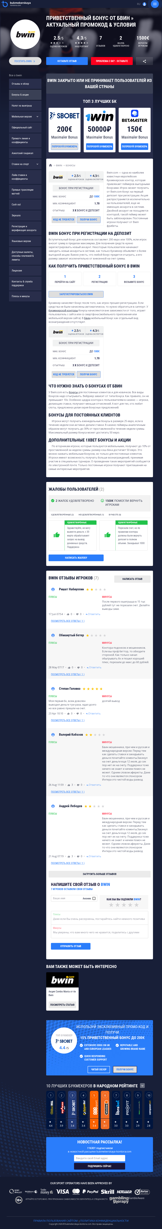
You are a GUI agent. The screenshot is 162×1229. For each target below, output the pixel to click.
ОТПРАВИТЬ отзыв (70, 946)
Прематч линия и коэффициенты (21, 140)
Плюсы (56, 914)
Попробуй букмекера (64, 146)
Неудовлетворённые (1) (91, 514)
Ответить (92, 614)
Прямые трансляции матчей (22, 191)
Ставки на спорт (20, 164)
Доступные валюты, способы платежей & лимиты (23, 256)
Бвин (87, 318)
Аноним (87, 898)
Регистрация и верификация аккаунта (24, 228)
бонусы (73, 392)
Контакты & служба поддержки (22, 283)
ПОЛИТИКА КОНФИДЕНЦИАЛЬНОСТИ (104, 1221)
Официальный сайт (22, 127)
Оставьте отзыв (67, 61)
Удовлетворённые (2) (62, 514)
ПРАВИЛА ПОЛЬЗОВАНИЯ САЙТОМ (55, 1221)
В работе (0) (115, 514)
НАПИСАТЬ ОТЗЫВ (132, 579)
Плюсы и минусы (21, 296)
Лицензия (17, 270)
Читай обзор (98, 1069)
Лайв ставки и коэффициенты (20, 177)
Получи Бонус (125, 1069)
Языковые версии (21, 241)
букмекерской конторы (63, 310)
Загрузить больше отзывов (99, 874)
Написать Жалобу (76, 557)
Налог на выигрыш (22, 105)
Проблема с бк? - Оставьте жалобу (112, 62)
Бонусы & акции (20, 94)
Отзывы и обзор (20, 83)
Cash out (16, 204)
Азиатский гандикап (22, 153)
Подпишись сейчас (99, 1166)
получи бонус (88, 219)
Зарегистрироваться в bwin (76, 294)
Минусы (57, 927)
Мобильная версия (22, 116)
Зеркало (16, 215)
